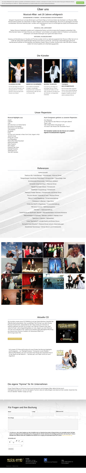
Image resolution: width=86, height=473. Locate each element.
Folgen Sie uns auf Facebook (50, 462)
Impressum (9, 466)
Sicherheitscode (11, 438)
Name (9, 411)
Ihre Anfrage (11, 417)
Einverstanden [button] (80, 2)
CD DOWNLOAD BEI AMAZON (15, 338)
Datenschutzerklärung (67, 435)
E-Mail (33, 411)
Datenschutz (15, 466)
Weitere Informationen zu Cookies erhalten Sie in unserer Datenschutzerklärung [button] (36, 3)
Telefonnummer (59, 411)
